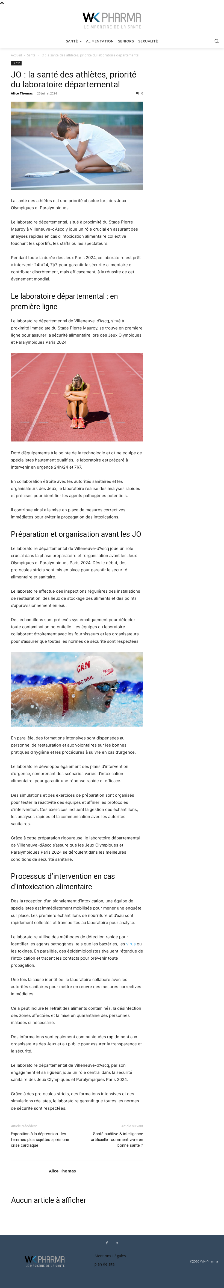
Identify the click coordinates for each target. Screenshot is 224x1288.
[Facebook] (107, 1243)
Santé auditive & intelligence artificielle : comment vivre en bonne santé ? (117, 1139)
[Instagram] (117, 1243)
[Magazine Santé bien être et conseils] (112, 20)
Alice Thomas (22, 93)
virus (131, 943)
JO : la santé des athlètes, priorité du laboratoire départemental (73, 79)
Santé (31, 55)
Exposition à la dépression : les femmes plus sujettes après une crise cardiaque (40, 1139)
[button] (216, 41)
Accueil (16, 55)
